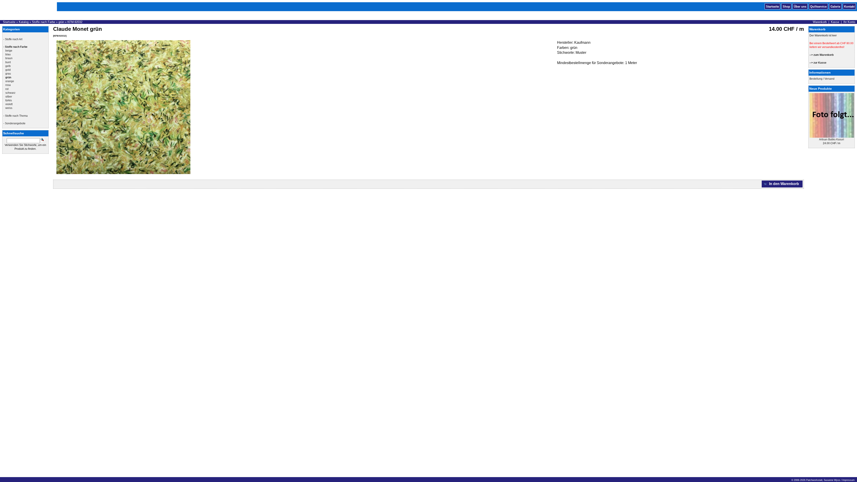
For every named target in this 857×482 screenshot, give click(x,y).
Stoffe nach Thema (16, 115)
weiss (8, 108)
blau (8, 54)
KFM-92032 (74, 22)
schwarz (10, 92)
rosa (8, 85)
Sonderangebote (15, 123)
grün (61, 22)
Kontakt (849, 6)
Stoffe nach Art (13, 39)
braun (8, 58)
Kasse (835, 22)
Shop (786, 6)
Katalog (24, 22)
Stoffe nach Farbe (43, 22)
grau (8, 73)
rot (6, 89)
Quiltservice (818, 6)
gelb (8, 66)
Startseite (772, 6)
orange (9, 81)
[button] (782, 184)
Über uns (800, 6)
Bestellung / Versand (821, 78)
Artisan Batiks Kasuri (831, 139)
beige (8, 50)
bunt (8, 62)
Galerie (835, 6)
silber (8, 96)
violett (8, 104)
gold (8, 69)
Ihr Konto (849, 22)
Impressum (848, 480)
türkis (8, 100)
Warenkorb (820, 22)
